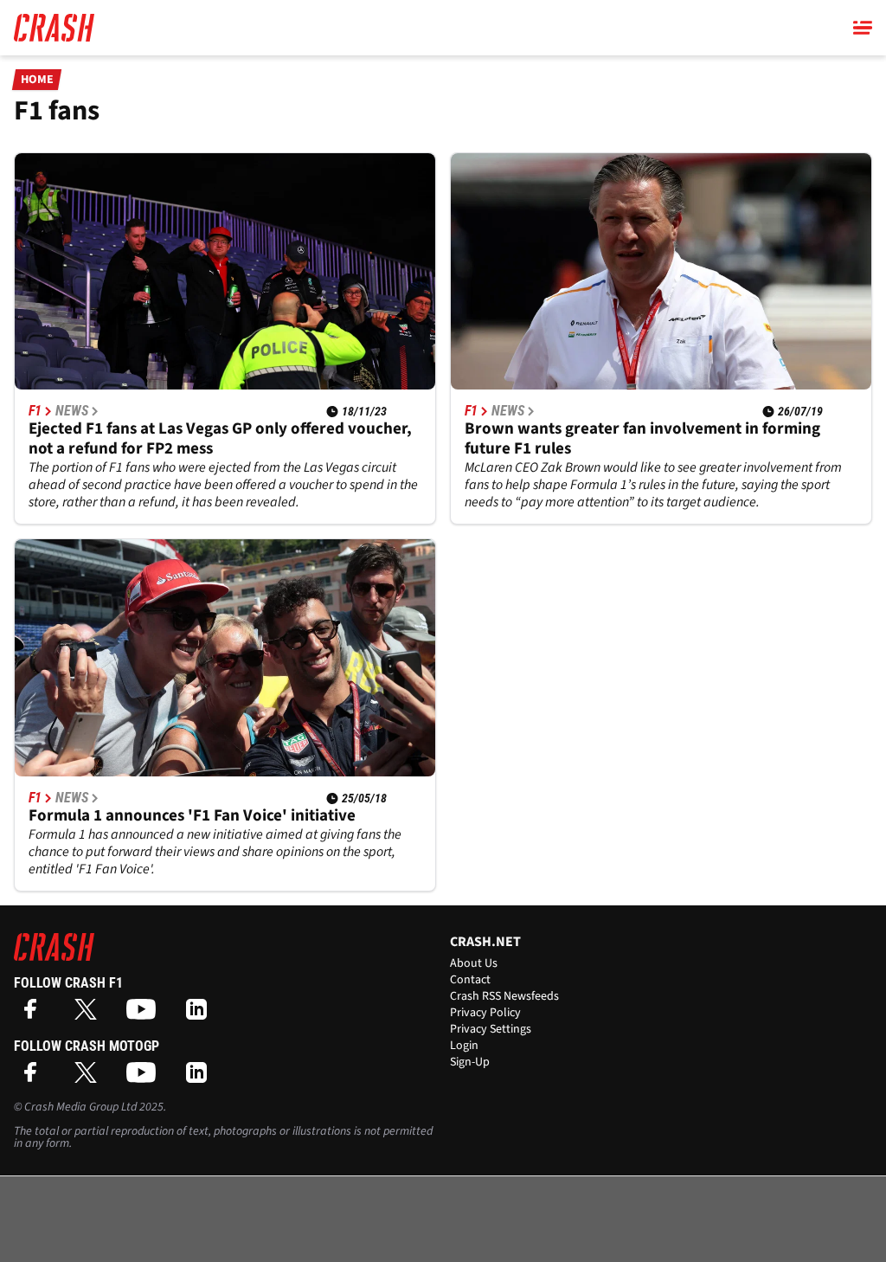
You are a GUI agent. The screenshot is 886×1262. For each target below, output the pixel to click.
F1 (35, 411)
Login (464, 1046)
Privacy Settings (490, 1029)
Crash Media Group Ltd (80, 1107)
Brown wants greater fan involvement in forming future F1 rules (642, 439)
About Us (474, 963)
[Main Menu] (862, 27)
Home (37, 79)
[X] (90, 1015)
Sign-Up (470, 1062)
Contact (470, 980)
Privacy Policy (485, 1013)
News (71, 411)
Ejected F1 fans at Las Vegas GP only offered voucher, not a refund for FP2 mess (220, 439)
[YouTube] (145, 1015)
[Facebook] (34, 1015)
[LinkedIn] (201, 1015)
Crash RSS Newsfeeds (504, 996)
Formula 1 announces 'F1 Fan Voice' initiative (192, 816)
